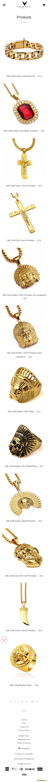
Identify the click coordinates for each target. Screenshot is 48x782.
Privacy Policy (24, 730)
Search (24, 720)
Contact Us (24, 727)
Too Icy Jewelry (27, 754)
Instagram (25, 748)
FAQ (24, 723)
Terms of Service (24, 743)
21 (33, 702)
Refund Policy (24, 736)
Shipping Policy (24, 739)
